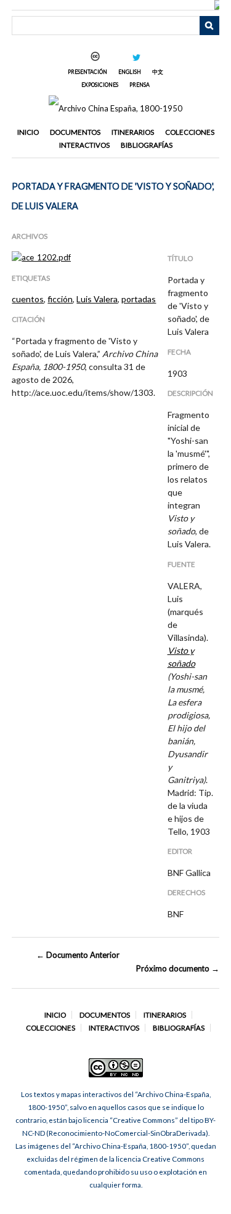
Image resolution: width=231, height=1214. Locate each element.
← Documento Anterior (78, 955)
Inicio (28, 132)
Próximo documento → (177, 968)
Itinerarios (132, 132)
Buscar (209, 26)
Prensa (139, 84)
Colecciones (189, 132)
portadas (138, 299)
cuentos (28, 299)
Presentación (87, 71)
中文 (157, 71)
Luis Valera (97, 299)
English (129, 71)
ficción (60, 299)
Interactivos (84, 145)
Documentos (75, 132)
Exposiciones (99, 84)
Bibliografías (146, 145)
